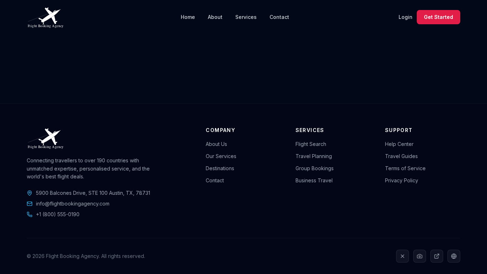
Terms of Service (405, 168)
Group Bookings (315, 168)
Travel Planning (314, 156)
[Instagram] (419, 256)
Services (246, 17)
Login (405, 17)
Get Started (438, 17)
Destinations (220, 168)
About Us (216, 144)
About (215, 17)
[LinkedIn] (436, 256)
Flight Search (311, 144)
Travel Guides (401, 156)
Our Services (221, 156)
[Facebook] (453, 256)
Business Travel (314, 180)
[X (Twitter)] (402, 256)
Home (188, 17)
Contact (279, 17)
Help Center (399, 144)
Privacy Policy (401, 180)
